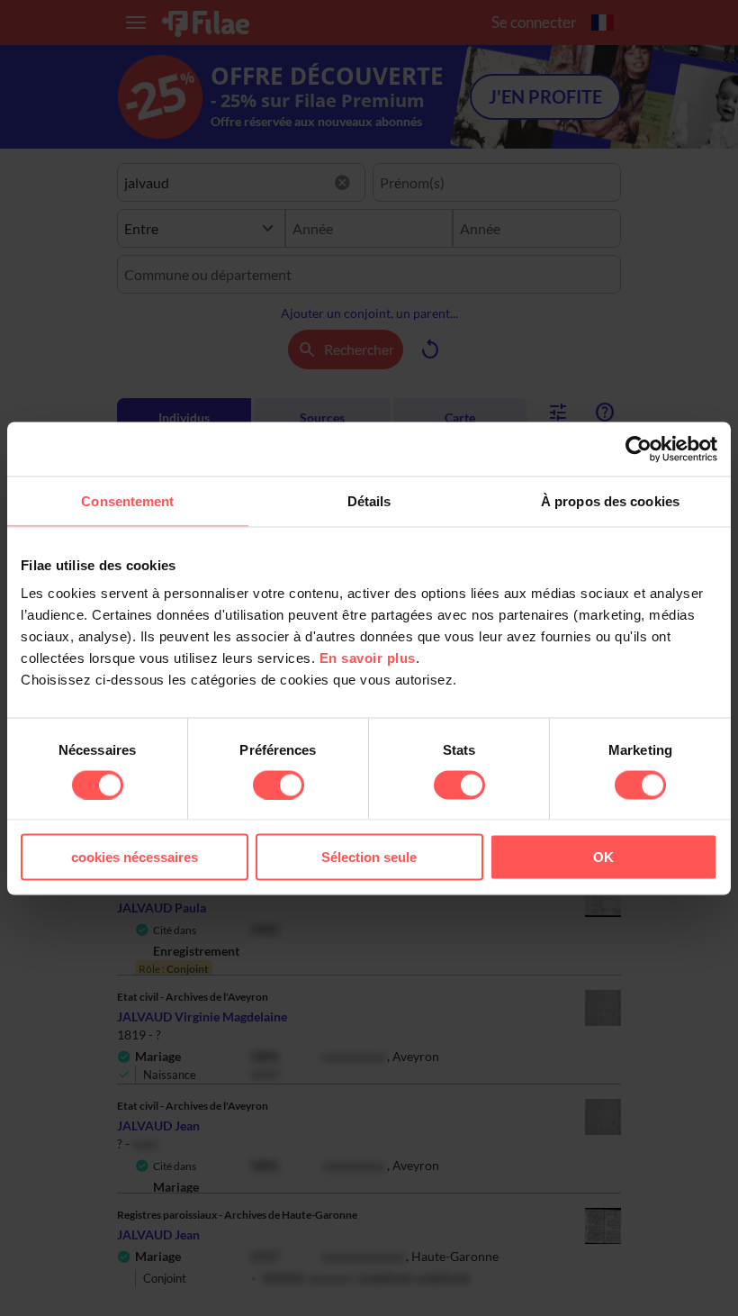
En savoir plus (368, 658)
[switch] (278, 784)
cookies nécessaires (134, 857)
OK (603, 857)
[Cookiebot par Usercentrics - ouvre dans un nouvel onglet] (638, 448)
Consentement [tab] (127, 500)
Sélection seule (369, 857)
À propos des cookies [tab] (610, 500)
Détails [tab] (369, 500)
